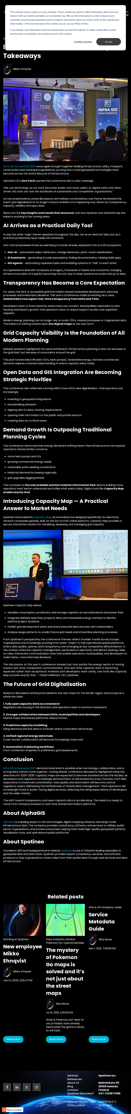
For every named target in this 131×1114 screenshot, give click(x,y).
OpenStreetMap (73, 943)
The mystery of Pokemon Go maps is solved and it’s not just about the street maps (65, 971)
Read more (13, 1039)
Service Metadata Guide (102, 922)
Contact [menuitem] (72, 1090)
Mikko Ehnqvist (22, 69)
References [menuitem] (74, 1079)
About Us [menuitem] (73, 1083)
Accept (108, 41)
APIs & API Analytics (101, 907)
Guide (118, 907)
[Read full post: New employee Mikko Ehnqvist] (22, 920)
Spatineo (66, 850)
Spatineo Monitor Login (81, 1102)
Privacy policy (76, 1105)
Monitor (70, 939)
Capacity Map (42, 517)
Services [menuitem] (72, 1075)
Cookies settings (83, 41)
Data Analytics (55, 939)
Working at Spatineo (16, 939)
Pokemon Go (54, 943)
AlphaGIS (9, 822)
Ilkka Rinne (62, 1004)
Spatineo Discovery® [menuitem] (80, 1093)
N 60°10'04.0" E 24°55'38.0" (107, 1103)
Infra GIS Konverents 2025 (19, 166)
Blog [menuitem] (70, 1086)
